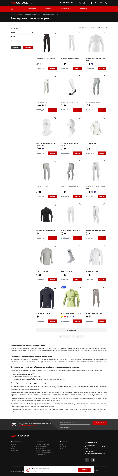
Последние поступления (97, 27)
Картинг (13, 446)
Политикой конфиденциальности (66, 471)
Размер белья (15, 40)
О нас (62, 444)
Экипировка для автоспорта (32, 14)
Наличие (13, 36)
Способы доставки (41, 446)
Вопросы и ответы (41, 454)
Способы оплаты (40, 448)
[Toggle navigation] (12, 9)
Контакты (63, 446)
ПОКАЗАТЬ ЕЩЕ (71, 330)
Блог (61, 448)
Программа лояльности (42, 444)
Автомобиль (14, 450)
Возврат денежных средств (44, 452)
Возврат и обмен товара (43, 450)
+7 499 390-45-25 (66, 2)
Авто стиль (14, 448)
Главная (13, 14)
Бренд (13, 32)
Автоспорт (14, 444)
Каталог (20, 14)
